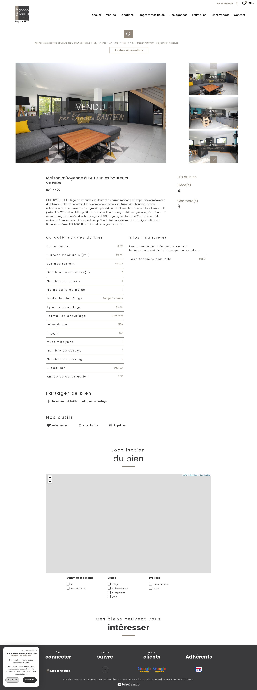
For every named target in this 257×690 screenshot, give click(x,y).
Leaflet (185, 475)
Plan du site (133, 679)
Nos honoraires (120, 679)
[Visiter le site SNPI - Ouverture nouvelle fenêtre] (198, 670)
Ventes (111, 15)
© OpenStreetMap (204, 475)
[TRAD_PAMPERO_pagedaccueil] (22, 22)
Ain (110, 42)
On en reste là (27, 650)
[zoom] (91, 162)
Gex (117, 42)
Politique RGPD (179, 679)
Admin (158, 679)
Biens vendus (220, 15)
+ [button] (50, 477)
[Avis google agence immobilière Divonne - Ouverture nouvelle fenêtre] (144, 670)
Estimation (199, 15)
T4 (133, 42)
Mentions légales (146, 679)
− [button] (50, 481)
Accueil (96, 15)
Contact (239, 15)
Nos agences (178, 15)
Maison (125, 42)
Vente (103, 42)
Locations (127, 15)
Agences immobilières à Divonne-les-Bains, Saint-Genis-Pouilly (66, 42)
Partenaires (167, 679)
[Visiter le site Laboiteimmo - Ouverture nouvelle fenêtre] (128, 685)
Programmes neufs (151, 15)
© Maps (192, 475)
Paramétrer (12, 680)
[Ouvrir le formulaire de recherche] (128, 34)
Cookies (190, 679)
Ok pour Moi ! (29, 680)
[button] (213, 159)
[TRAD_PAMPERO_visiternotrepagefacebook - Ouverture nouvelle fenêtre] (105, 670)
